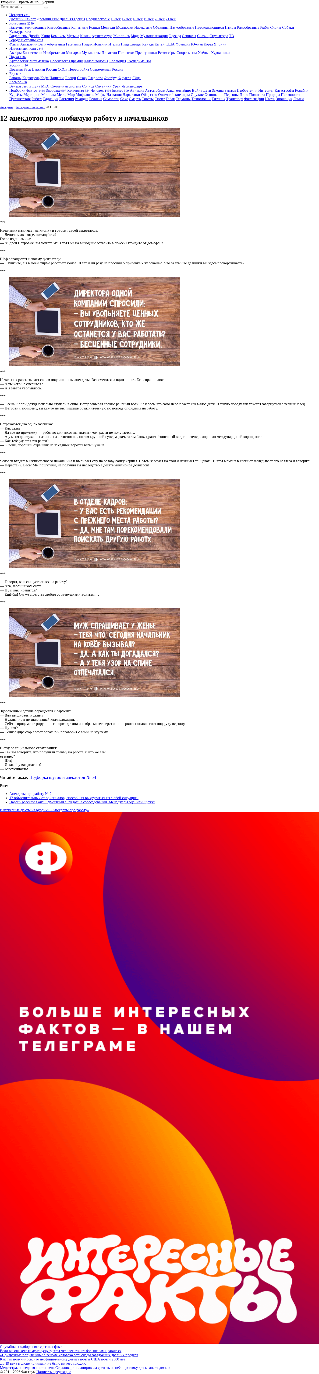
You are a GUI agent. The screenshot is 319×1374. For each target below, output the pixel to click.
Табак (170, 99)
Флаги (14, 44)
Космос (18, 82)
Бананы (15, 78)
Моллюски (124, 27)
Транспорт (234, 99)
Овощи (70, 78)
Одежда (175, 36)
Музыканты (91, 53)
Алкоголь (173, 90)
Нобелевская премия (66, 61)
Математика (39, 61)
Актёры (15, 53)
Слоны (275, 27)
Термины (183, 99)
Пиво (244, 95)
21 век (171, 19)
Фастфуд (110, 78)
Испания (100, 44)
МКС (45, 86)
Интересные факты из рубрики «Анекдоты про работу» (44, 810)
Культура (20, 32)
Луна (36, 86)
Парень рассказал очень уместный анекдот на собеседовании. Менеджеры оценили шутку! (82, 802)
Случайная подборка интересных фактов (32, 1347)
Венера (15, 86)
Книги (85, 36)
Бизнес (120, 90)
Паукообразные (182, 27)
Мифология (85, 95)
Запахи (230, 90)
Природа (273, 95)
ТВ (231, 36)
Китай (160, 44)
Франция (183, 44)
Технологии (201, 99)
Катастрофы (284, 90)
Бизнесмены (32, 53)
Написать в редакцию (53, 1372)
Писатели (109, 53)
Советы (148, 99)
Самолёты (111, 99)
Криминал (78, 90)
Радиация (50, 99)
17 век (127, 19)
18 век (138, 19)
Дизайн (34, 36)
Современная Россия (106, 69)
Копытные (79, 27)
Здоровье (56, 90)
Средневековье (98, 19)
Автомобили (155, 90)
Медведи (108, 27)
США (170, 44)
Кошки (94, 27)
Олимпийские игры (174, 95)
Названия (114, 95)
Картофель (30, 78)
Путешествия (20, 99)
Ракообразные (248, 27)
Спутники (103, 86)
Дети (207, 90)
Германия (73, 44)
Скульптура (218, 36)
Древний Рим (48, 19)
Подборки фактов (27, 90)
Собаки (288, 27)
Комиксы (58, 36)
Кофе (44, 78)
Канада (148, 44)
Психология (290, 95)
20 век (160, 19)
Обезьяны (161, 27)
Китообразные (58, 27)
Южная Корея (202, 44)
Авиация (137, 90)
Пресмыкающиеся (209, 27)
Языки (298, 99)
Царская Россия (44, 69)
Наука (17, 57)
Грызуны (16, 27)
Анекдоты (6, 107)
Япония (220, 44)
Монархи (73, 53)
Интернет (266, 90)
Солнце (88, 86)
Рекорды (81, 99)
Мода (135, 36)
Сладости (95, 78)
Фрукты (124, 78)
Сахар (82, 78)
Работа (37, 99)
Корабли (301, 90)
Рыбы (264, 27)
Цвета (270, 99)
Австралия (28, 44)
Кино (45, 36)
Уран (117, 86)
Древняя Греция (72, 19)
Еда (15, 74)
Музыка (73, 36)
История (19, 15)
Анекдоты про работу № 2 (30, 794)
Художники (220, 53)
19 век (149, 19)
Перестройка (78, 69)
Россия (18, 65)
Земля (26, 86)
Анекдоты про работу (30, 107)
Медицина (32, 95)
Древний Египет (22, 19)
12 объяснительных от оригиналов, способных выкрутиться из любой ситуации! (73, 798)
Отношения (214, 95)
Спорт (160, 99)
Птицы (230, 27)
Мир (71, 95)
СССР (62, 69)
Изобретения (247, 90)
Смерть (135, 99)
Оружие (197, 95)
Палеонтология (96, 61)
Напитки (57, 78)
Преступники (146, 53)
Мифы (100, 95)
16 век (116, 19)
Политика (257, 95)
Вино (186, 90)
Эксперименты (139, 61)
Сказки (203, 36)
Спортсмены (187, 53)
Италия (114, 44)
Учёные (204, 53)
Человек (101, 90)
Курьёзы (16, 95)
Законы (218, 90)
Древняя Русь (20, 69)
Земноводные (35, 27)
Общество (149, 95)
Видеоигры (18, 36)
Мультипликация (154, 36)
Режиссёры (167, 53)
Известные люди (26, 48)
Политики (126, 53)
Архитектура (102, 36)
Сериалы (189, 36)
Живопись (121, 36)
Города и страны (26, 40)
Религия (95, 99)
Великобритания (51, 44)
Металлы (48, 95)
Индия (87, 44)
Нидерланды (131, 44)
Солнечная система (65, 86)
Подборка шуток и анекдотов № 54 (62, 777)
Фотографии (254, 99)
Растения (66, 99)
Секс (124, 99)
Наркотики (131, 95)
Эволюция (117, 61)
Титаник (218, 99)
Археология (18, 61)
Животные (21, 23)
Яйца (136, 78)
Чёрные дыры (132, 86)
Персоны (231, 95)
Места (62, 95)
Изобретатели (54, 53)
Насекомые (143, 27)
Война (197, 90)
